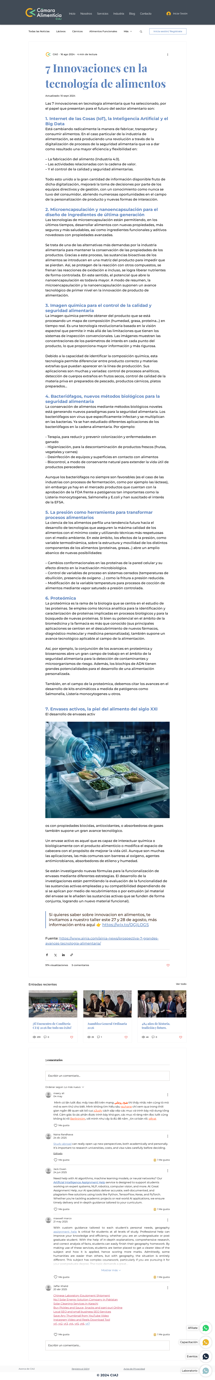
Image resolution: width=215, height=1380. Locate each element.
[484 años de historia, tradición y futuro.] (162, 1003)
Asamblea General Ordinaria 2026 (107, 1026)
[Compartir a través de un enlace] (71, 954)
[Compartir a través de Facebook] (47, 954)
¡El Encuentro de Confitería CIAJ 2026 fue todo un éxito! (52, 1026)
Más (126, 31)
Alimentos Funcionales (103, 31)
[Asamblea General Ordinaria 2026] (107, 1003)
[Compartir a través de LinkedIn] (63, 954)
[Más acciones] (168, 54)
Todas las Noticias (39, 31)
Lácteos (61, 31)
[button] (103, 14)
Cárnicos (77, 31)
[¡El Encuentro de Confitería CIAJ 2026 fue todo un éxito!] (53, 1003)
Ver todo (181, 983)
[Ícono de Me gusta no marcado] (55, 1125)
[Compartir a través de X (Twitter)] (55, 954)
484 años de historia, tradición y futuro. (156, 1026)
